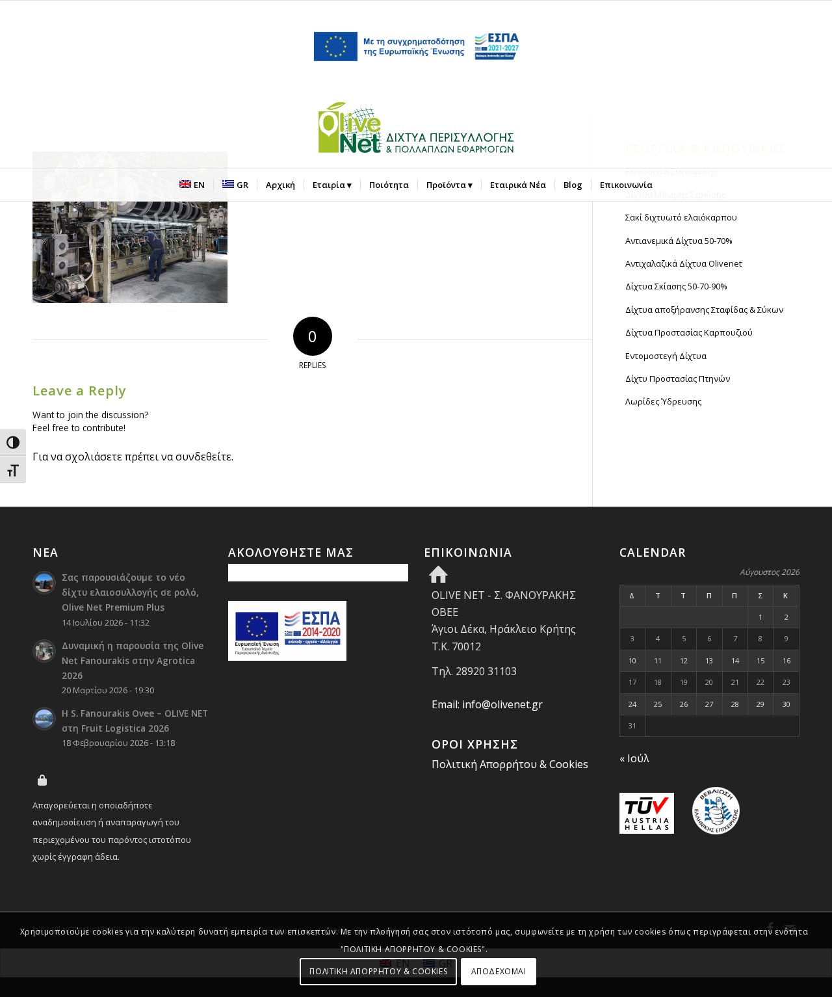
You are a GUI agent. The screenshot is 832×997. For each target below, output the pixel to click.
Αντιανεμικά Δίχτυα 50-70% (679, 240)
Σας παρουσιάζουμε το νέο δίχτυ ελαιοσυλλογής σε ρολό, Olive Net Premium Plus (130, 592)
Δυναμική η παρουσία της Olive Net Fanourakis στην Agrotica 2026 (132, 660)
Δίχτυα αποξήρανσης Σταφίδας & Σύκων (704, 309)
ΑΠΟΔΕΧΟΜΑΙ (498, 971)
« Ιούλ (634, 758)
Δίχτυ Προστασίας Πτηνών (677, 378)
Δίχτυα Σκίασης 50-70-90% (676, 286)
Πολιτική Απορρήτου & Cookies (510, 764)
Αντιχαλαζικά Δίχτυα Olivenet (683, 263)
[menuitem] (192, 184)
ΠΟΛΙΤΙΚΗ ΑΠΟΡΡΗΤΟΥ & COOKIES (378, 971)
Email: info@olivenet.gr (487, 704)
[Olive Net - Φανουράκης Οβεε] (416, 130)
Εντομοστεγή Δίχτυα (666, 356)
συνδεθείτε (203, 456)
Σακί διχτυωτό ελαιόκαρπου (681, 217)
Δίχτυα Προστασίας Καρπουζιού (689, 332)
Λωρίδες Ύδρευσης (663, 401)
